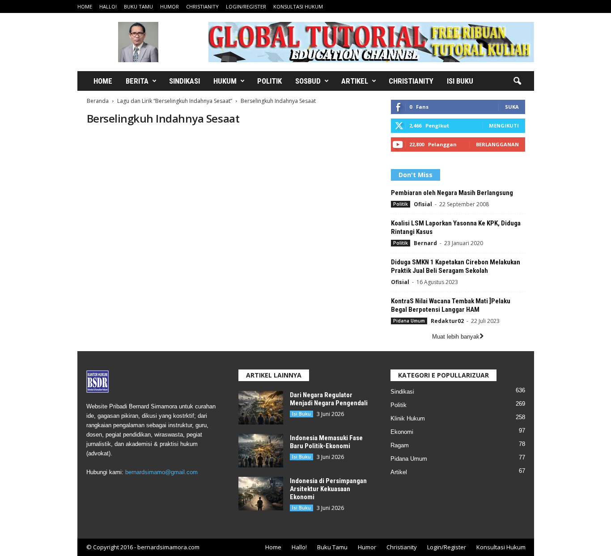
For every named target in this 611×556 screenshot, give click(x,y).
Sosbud (308, 80)
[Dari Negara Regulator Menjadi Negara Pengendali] (260, 407)
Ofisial (423, 204)
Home (84, 6)
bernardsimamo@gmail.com (161, 472)
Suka (512, 106)
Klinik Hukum (407, 418)
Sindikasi (184, 80)
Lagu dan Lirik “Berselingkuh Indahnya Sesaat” (174, 101)
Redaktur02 (447, 321)
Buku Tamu (138, 6)
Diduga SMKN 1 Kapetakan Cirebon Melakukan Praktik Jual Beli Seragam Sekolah (455, 266)
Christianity (202, 6)
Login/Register (246, 6)
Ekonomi (401, 432)
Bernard (425, 243)
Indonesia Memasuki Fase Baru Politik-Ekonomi (326, 442)
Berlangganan (497, 144)
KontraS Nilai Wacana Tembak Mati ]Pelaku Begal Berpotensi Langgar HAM (450, 305)
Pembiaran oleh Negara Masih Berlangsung (452, 193)
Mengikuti (504, 125)
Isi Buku (460, 80)
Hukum (225, 80)
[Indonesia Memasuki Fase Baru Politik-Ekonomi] (260, 450)
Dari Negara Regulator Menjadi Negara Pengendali (329, 399)
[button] (517, 81)
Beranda (98, 101)
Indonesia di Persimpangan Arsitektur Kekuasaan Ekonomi (328, 489)
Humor (169, 6)
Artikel (354, 80)
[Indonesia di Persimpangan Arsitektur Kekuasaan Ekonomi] (260, 493)
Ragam (399, 445)
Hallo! (108, 6)
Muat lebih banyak (455, 336)
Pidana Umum (409, 321)
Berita (137, 80)
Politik (269, 80)
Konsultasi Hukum (298, 6)
